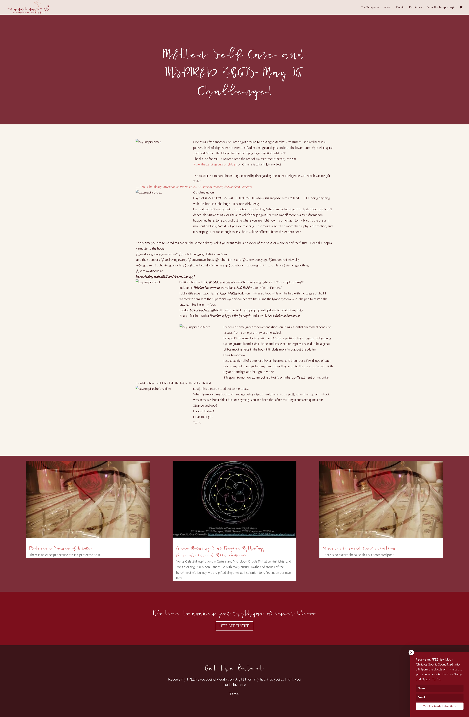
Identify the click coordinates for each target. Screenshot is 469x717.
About (388, 7)
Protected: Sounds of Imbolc (60, 547)
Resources (415, 7)
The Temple (368, 7)
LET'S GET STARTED (234, 626)
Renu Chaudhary (151, 187)
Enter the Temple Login (441, 7)
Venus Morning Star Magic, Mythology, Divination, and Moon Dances (221, 550)
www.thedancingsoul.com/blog (214, 164)
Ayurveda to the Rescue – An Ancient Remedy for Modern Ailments (207, 187)
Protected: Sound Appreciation (359, 547)
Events (400, 7)
